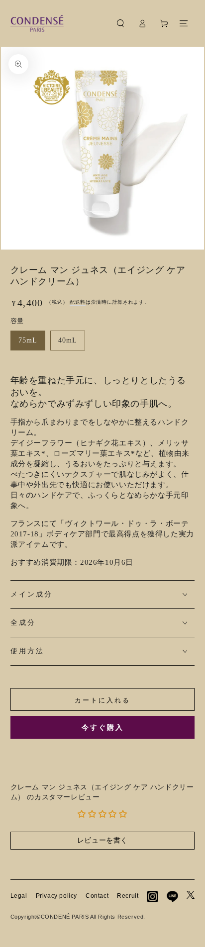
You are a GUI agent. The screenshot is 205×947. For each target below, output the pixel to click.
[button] (120, 23)
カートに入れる (102, 700)
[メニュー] (184, 23)
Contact (97, 895)
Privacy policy (56, 895)
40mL (67, 340)
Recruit (127, 895)
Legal (18, 895)
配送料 (78, 302)
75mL (27, 340)
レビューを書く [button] (102, 840)
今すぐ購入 (103, 727)
